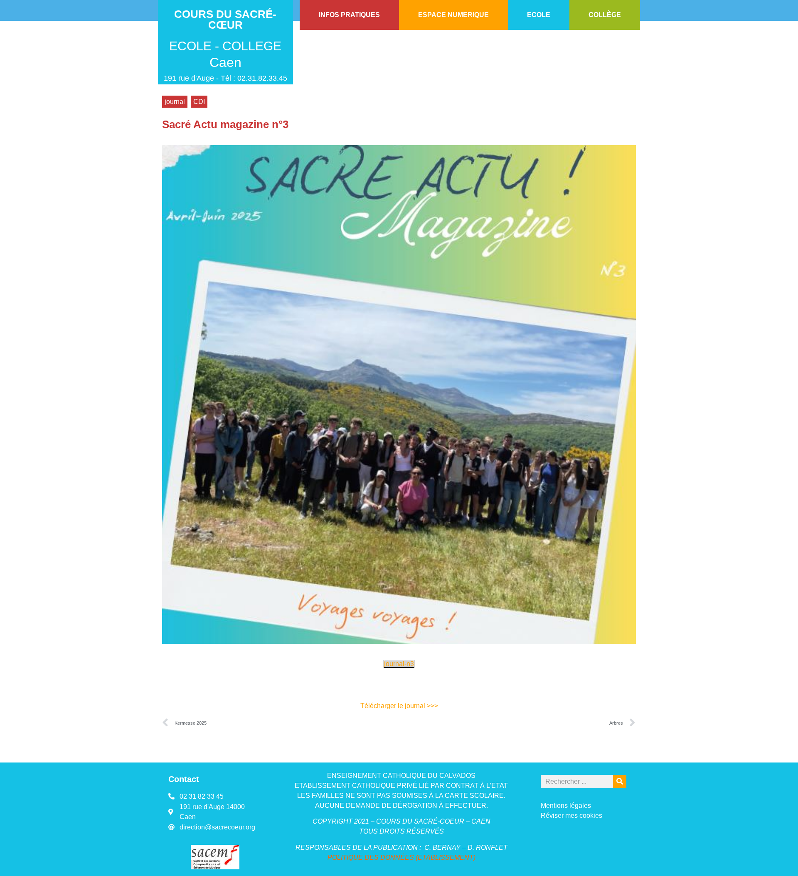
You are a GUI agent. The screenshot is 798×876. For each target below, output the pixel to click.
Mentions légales (566, 805)
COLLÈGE (605, 14)
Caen (225, 62)
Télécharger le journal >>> (399, 705)
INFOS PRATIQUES (349, 14)
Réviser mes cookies (571, 815)
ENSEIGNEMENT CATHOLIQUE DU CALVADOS (401, 775)
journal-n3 (399, 663)
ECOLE (538, 14)
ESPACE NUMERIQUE (453, 14)
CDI (199, 101)
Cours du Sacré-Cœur (225, 19)
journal (175, 101)
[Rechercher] (619, 781)
